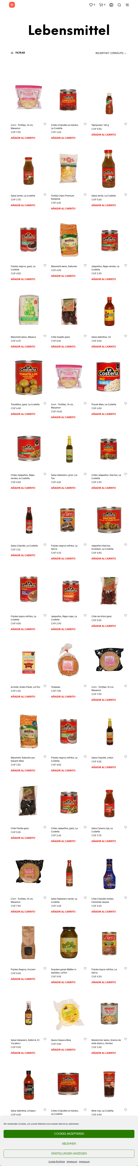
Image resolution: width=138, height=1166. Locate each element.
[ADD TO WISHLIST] (45, 123)
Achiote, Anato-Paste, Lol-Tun (25, 686)
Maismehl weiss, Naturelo (64, 266)
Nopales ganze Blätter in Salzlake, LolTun (63, 971)
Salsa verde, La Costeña (23, 195)
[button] (92, 4)
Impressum (72, 1161)
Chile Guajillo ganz (60, 336)
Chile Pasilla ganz (20, 828)
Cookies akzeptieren (69, 1134)
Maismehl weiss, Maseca (23, 336)
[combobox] (104, 53)
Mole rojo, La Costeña (102, 1110)
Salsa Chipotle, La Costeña (24, 545)
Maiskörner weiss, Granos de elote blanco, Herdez (106, 1042)
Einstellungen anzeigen (69, 1153)
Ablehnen (69, 1143)
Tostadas (55, 686)
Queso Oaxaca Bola (61, 1040)
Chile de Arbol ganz (101, 616)
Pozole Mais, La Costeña (103, 404)
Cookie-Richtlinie (57, 1161)
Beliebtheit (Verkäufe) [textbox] (110, 53)
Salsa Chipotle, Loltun (102, 757)
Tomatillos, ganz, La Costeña (25, 404)
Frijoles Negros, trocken (23, 969)
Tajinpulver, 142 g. (100, 125)
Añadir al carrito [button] (23, 138)
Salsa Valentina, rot (101, 336)
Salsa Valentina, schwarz (23, 1110)
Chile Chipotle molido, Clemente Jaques (102, 900)
